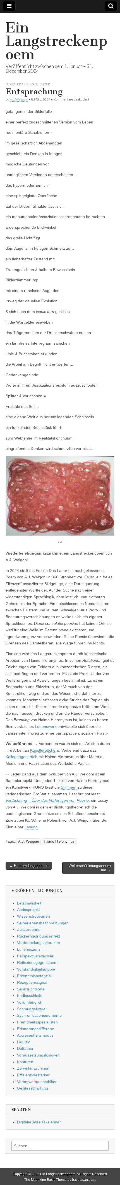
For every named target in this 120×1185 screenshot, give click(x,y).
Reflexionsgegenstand (36, 962)
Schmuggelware (31, 1009)
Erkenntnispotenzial (34, 976)
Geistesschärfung (32, 1088)
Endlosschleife (29, 995)
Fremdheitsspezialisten (37, 1022)
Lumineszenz (28, 949)
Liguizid (23, 1042)
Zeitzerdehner (29, 929)
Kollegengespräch (21, 756)
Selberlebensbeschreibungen (43, 923)
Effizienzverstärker (33, 1075)
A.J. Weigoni (19, 99)
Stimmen (68, 787)
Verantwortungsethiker (37, 1081)
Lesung (31, 827)
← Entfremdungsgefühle (28, 866)
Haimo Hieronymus (59, 841)
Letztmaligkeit (29, 903)
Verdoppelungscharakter (38, 942)
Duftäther (25, 1048)
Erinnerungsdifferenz (35, 1029)
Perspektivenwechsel (35, 956)
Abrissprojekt (28, 909)
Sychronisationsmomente (39, 1015)
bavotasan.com (83, 1180)
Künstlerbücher (43, 750)
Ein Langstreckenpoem (56, 41)
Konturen (25, 1062)
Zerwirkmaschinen (33, 1068)
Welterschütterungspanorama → (90, 868)
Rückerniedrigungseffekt (38, 936)
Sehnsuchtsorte (31, 989)
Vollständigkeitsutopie (36, 969)
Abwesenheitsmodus (35, 1035)
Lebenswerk (45, 726)
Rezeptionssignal (32, 982)
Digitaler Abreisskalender (28, 84)
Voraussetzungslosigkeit (38, 1055)
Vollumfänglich (29, 1002)
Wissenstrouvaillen (33, 916)
